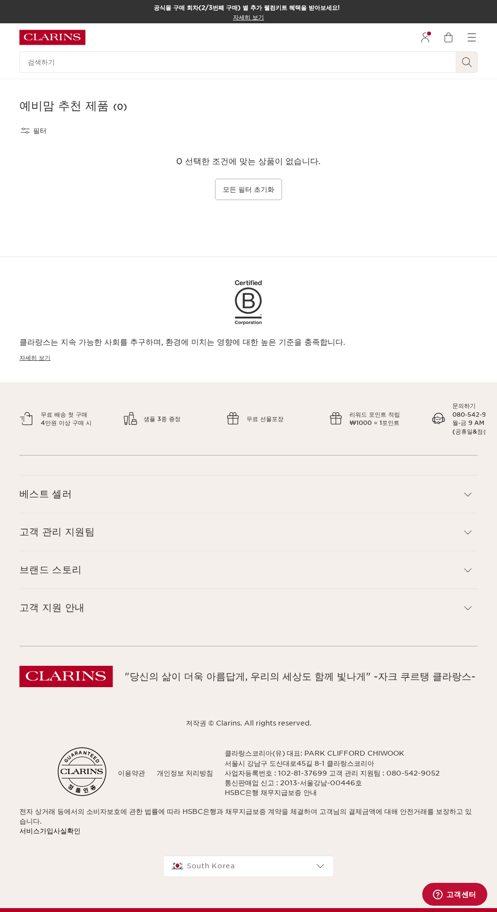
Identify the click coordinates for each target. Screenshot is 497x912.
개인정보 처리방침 (185, 773)
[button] (248, 494)
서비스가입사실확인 (50, 831)
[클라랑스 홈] (52, 37)
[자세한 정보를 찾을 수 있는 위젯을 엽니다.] (454, 895)
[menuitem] (425, 37)
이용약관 (131, 773)
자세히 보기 (34, 357)
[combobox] (248, 866)
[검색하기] (467, 62)
